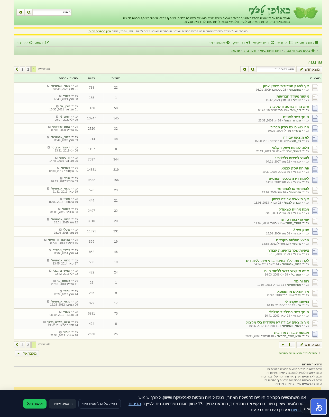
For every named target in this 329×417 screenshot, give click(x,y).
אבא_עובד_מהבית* (289, 336)
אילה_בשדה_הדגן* (58, 322)
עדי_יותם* (127, 31)
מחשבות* (295, 89)
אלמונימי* (295, 192)
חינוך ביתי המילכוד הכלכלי (289, 312)
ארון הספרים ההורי (99, 31)
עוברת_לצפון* (292, 202)
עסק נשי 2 (301, 230)
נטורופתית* (294, 284)
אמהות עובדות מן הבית (291, 333)
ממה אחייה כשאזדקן (293, 209)
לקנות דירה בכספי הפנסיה (289, 179)
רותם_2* (65, 116)
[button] (16, 69)
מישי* (297, 130)
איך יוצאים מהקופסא (293, 291)
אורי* (67, 178)
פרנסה (314, 62)
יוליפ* (298, 295)
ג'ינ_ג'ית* (295, 110)
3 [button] (22, 69)
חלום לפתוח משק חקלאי (290, 148)
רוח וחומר (301, 281)
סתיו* (66, 198)
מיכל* (66, 229)
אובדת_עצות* (292, 120)
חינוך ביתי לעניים (296, 117)
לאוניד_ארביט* (291, 151)
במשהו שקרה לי (297, 302)
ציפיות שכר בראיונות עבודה (288, 250)
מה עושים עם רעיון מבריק (289, 127)
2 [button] (28, 69)
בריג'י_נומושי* (61, 250)
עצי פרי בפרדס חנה (294, 220)
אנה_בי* (296, 274)
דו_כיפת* (64, 157)
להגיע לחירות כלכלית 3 (292, 158)
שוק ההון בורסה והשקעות (289, 107)
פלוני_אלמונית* (60, 85)
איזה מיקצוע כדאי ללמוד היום (286, 271)
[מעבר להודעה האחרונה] (48, 85)
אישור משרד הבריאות (293, 96)
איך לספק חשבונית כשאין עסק (286, 86)
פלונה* (66, 209)
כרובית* (296, 243)
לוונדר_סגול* (293, 223)
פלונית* (65, 167)
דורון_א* (65, 106)
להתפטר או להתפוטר (293, 189)
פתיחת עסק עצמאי (294, 168)
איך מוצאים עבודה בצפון (290, 199)
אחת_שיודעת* (61, 126)
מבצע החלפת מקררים (292, 240)
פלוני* (66, 96)
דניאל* (297, 99)
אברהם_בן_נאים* (59, 239)
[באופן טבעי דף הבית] (305, 12)
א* (299, 305)
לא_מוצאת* (293, 141)
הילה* (66, 332)
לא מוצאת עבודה (296, 137)
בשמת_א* (63, 280)
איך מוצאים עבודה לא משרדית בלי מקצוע (277, 322)
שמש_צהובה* (61, 270)
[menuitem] (285, 43)
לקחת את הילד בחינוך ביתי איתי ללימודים (277, 261)
